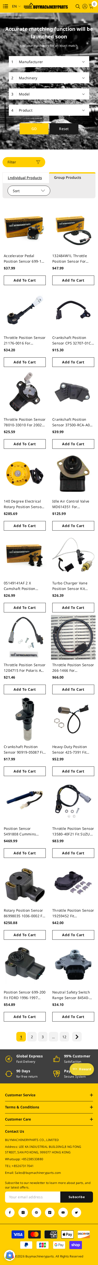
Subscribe (77, 1197)
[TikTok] (50, 1212)
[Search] (78, 6)
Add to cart (25, 280)
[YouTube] (63, 1212)
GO (34, 128)
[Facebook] (10, 1212)
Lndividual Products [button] (25, 177)
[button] (9, 1255)
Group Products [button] (67, 177)
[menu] (6, 6)
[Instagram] (23, 1212)
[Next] (77, 1037)
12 (64, 1036)
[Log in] (84, 6)
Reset (64, 128)
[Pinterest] (36, 1212)
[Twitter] (76, 1212)
